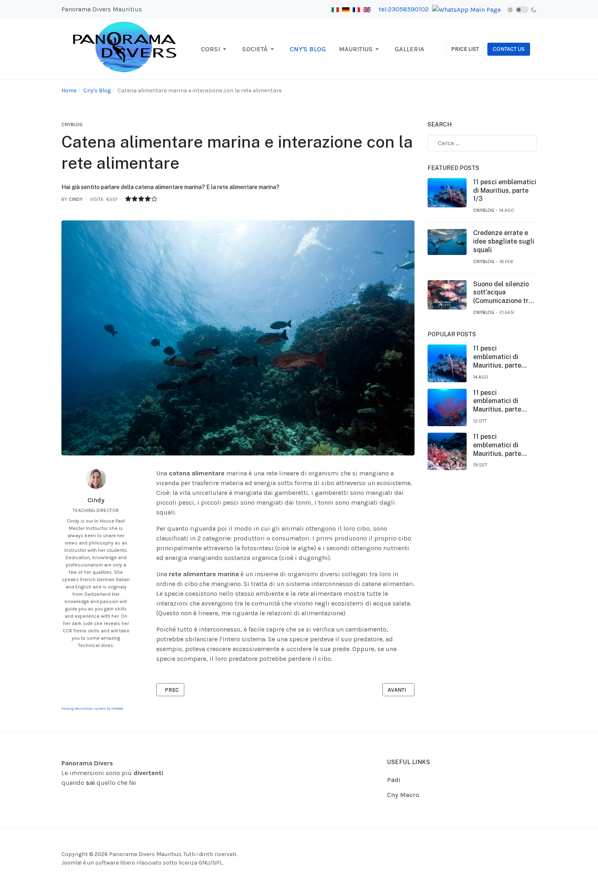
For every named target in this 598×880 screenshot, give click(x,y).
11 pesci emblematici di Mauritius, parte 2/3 (497, 445)
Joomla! (71, 862)
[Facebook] (511, 846)
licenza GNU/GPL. (201, 862)
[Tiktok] (531, 846)
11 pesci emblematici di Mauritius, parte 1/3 (504, 190)
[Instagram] (521, 846)
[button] (215, 49)
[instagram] (100, 657)
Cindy (96, 500)
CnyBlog (72, 124)
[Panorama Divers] (125, 48)
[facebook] (91, 657)
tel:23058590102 (404, 9)
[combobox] (482, 143)
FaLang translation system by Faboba (92, 708)
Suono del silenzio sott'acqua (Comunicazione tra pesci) (502, 292)
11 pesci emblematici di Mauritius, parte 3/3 (497, 401)
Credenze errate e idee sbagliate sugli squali (503, 241)
